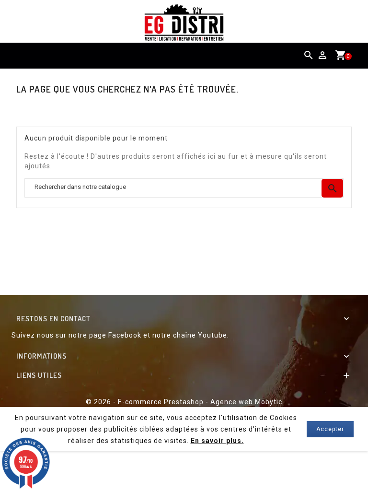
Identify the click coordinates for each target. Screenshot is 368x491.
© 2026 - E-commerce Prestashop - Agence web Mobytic (184, 402)
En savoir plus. (217, 440)
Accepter (330, 429)
